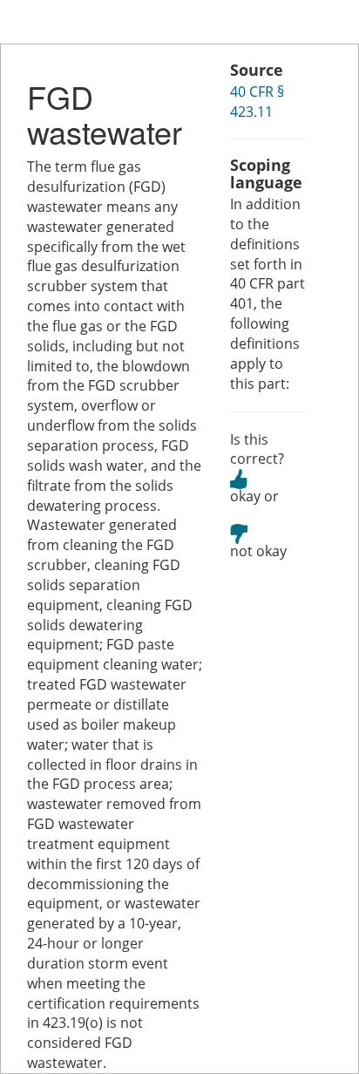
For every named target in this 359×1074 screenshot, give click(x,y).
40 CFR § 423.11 (257, 101)
